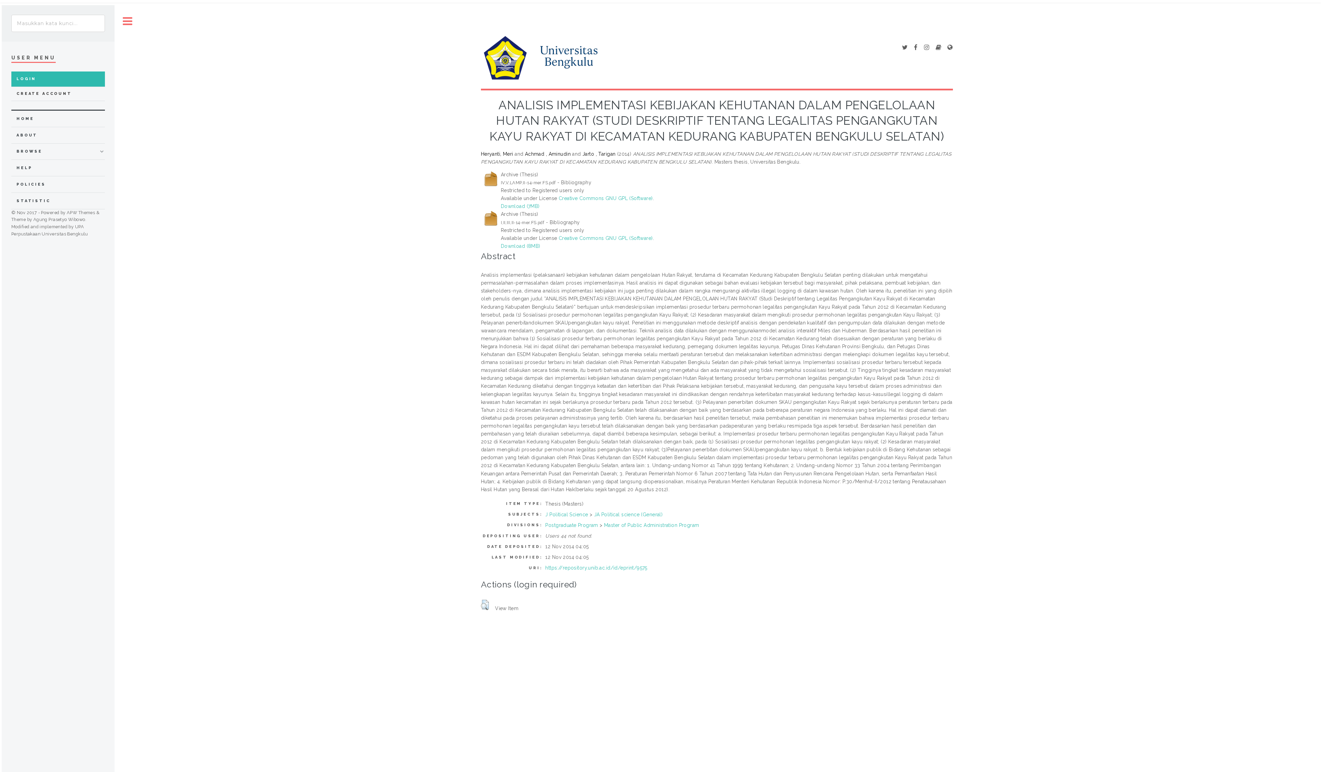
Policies (31, 184)
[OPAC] (938, 48)
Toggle (128, 21)
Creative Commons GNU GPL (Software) (606, 198)
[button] (485, 605)
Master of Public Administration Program (651, 525)
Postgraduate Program (571, 525)
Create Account (44, 93)
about (27, 135)
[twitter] (904, 48)
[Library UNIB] (950, 48)
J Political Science (566, 514)
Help (24, 168)
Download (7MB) (520, 206)
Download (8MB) (520, 246)
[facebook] (915, 48)
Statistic (34, 201)
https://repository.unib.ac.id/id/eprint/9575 (596, 568)
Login (26, 79)
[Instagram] (926, 48)
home (25, 119)
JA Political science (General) (628, 514)
